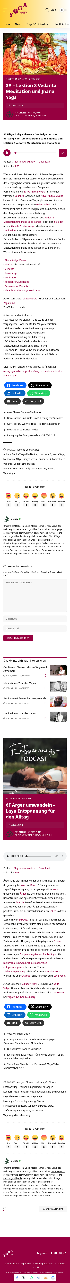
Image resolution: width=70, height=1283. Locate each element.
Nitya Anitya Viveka (35, 191)
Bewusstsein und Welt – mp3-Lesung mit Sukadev (35, 418)
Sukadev (58, 221)
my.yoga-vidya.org (49, 532)
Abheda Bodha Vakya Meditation (23, 290)
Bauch (33, 885)
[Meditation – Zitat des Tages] (58, 686)
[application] (35, 152)
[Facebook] (51, 1253)
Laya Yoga (59, 975)
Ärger (23, 893)
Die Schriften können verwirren (24, 1048)
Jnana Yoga (11, 273)
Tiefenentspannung (14, 971)
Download (44, 161)
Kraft (55, 889)
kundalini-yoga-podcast (32, 1091)
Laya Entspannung (56, 1091)
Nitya (44, 195)
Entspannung (13, 798)
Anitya (51, 195)
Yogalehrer (58, 992)
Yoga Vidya (9, 303)
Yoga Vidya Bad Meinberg (21, 996)
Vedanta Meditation (24, 463)
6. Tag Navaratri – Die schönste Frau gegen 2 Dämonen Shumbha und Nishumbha (30, 1041)
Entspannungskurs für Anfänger (36, 1086)
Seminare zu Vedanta (17, 286)
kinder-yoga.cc (58, 529)
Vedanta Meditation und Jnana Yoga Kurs (24, 468)
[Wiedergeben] (7, 152)
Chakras (25, 975)
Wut (23, 885)
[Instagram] (60, 1253)
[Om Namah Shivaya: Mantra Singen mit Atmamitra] (58, 670)
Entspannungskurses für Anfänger (38, 954)
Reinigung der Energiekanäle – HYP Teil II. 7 (31, 435)
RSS (17, 166)
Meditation (9, 230)
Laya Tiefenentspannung (16, 1096)
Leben (52, 911)
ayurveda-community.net (21, 532)
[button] (6, 10)
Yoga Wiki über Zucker (19, 1033)
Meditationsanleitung (18, 79)
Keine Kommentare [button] (54, 1209)
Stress (57, 941)
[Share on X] (24, 1277)
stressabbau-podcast (14, 1105)
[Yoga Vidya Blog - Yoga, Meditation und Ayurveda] (18, 10)
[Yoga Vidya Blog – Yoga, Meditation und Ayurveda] (8, 1253)
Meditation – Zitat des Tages (19, 683)
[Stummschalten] (63, 153)
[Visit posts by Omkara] (9, 114)
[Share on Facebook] (17, 1277)
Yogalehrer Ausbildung (17, 281)
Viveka (59, 195)
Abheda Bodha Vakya (22, 226)
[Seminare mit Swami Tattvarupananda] (58, 701)
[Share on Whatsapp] (31, 1277)
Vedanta (19, 195)
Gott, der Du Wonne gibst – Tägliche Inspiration (33, 423)
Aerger (20, 1082)
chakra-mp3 (45, 454)
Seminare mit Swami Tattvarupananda (24, 698)
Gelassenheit (43, 204)
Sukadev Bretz (29, 298)
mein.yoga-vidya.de (12, 536)
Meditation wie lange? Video (23, 429)
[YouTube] (56, 1253)
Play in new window (24, 161)
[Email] (45, 1277)
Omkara (22, 112)
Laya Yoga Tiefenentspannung (19, 1101)
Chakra (29, 1082)
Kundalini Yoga (52, 971)
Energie (20, 902)
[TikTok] (65, 1253)
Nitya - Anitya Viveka (27, 459)
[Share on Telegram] (38, 1277)
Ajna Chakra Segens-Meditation (24, 412)
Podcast (35, 79)
